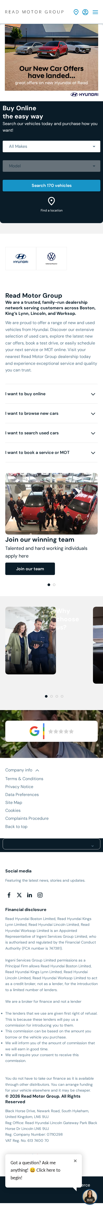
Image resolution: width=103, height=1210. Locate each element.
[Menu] (95, 12)
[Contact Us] (76, 12)
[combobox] (51, 146)
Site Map (13, 802)
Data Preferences (22, 794)
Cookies (13, 810)
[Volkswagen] (51, 258)
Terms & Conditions (24, 778)
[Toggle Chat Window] (90, 1197)
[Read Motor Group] (34, 12)
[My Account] (85, 12)
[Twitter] (19, 895)
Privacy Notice (19, 786)
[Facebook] (9, 895)
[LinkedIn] (29, 895)
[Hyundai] (20, 258)
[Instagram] (40, 895)
